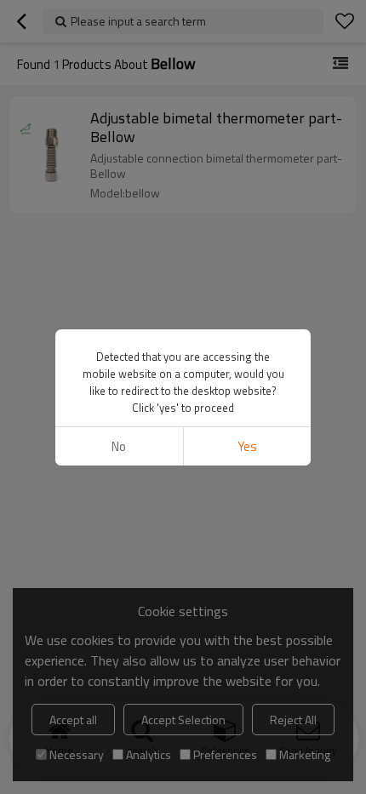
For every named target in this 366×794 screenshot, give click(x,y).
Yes (247, 446)
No (119, 446)
